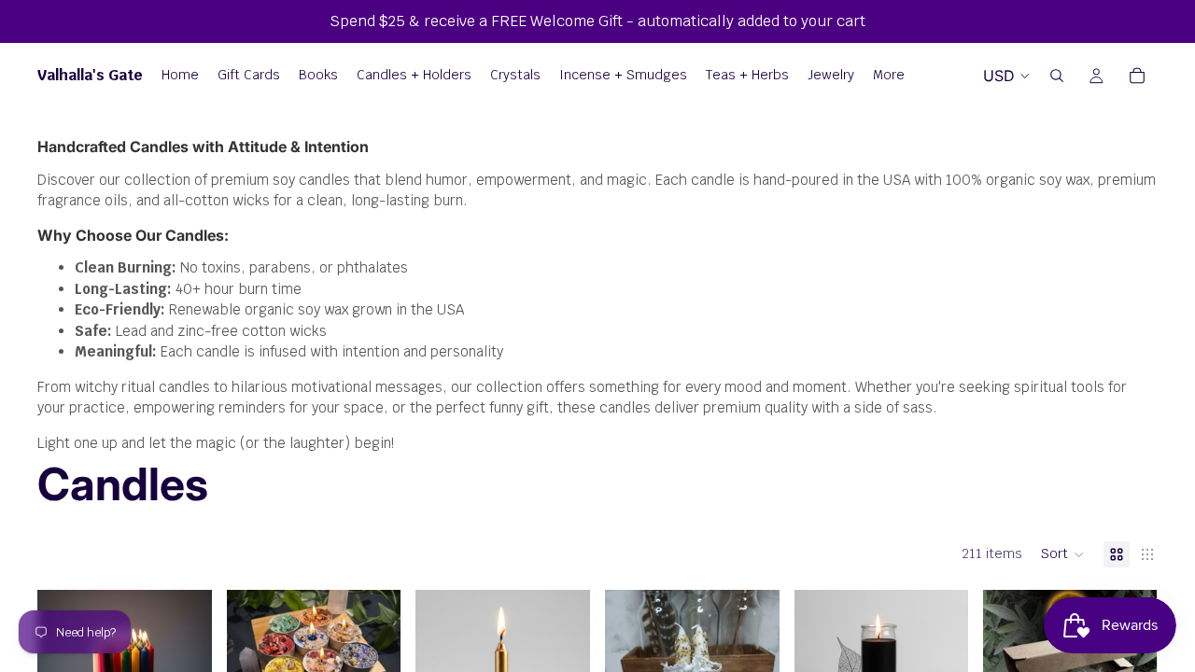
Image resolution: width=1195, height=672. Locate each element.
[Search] (1056, 75)
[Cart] (1137, 75)
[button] (1063, 554)
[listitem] (889, 75)
